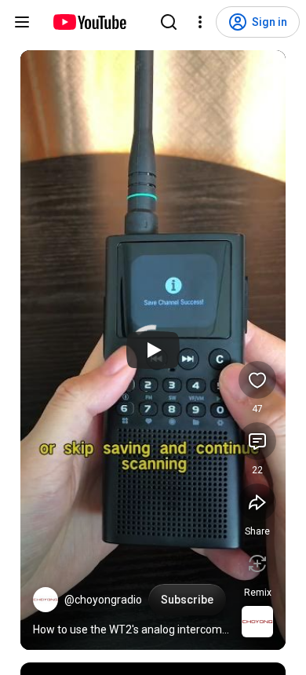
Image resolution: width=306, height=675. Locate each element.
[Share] (257, 502)
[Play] (153, 350)
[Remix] (257, 563)
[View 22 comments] (257, 441)
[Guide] (22, 22)
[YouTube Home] (89, 22)
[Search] (168, 22)
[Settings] (200, 22)
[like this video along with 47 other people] (257, 380)
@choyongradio (103, 599)
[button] (45, 599)
